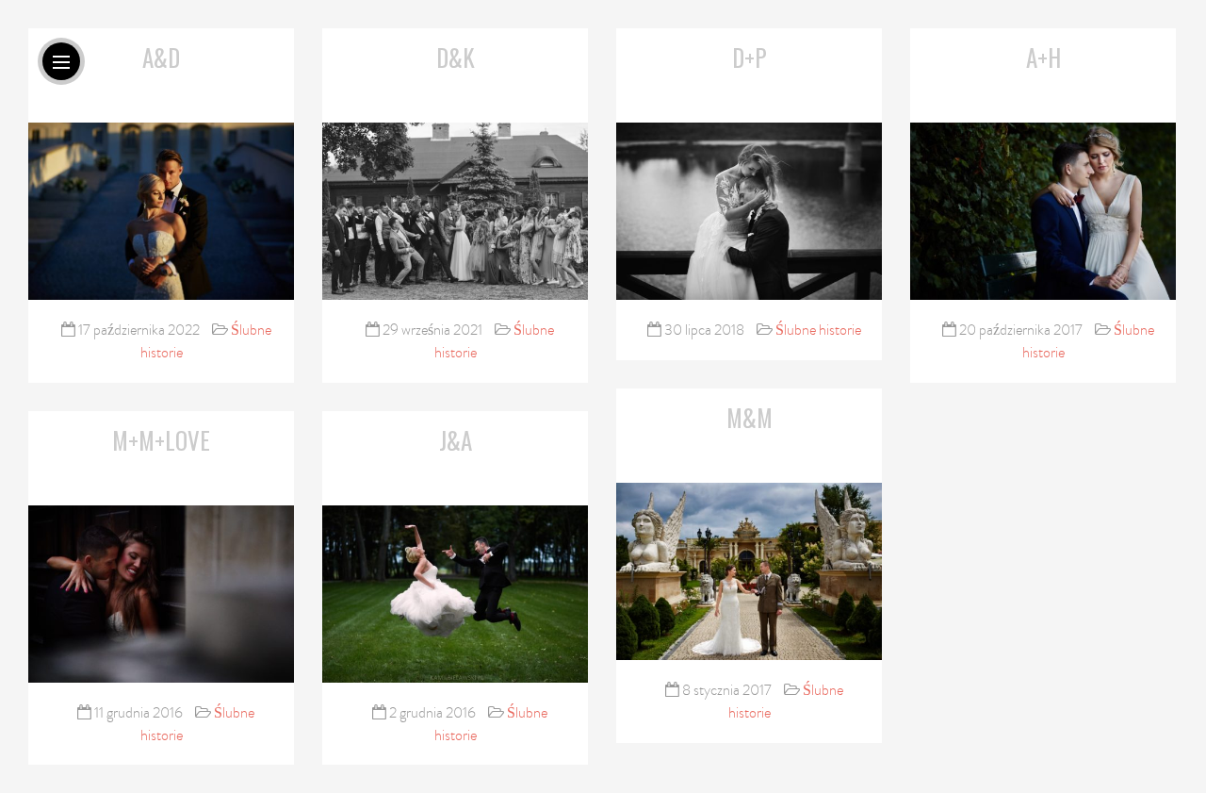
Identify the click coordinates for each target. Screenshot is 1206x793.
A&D (161, 57)
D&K (455, 57)
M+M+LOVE (161, 439)
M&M (749, 417)
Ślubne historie (818, 330)
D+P (749, 57)
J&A (455, 439)
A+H (1043, 57)
